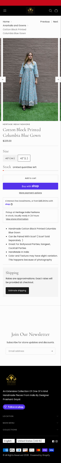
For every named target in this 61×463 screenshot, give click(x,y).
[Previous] (3, 79)
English (8, 441)
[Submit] (52, 351)
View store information (17, 219)
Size (6, 151)
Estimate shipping (17, 290)
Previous (45, 21)
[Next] (58, 79)
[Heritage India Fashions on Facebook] (53, 441)
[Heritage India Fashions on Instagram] (56, 441)
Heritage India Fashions (16, 124)
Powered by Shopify (40, 455)
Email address (15, 347)
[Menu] (5, 11)
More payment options (30, 192)
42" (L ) (24, 158)
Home (6, 21)
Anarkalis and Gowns (14, 25)
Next (55, 21)
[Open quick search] (50, 11)
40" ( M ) (10, 158)
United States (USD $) (30, 441)
